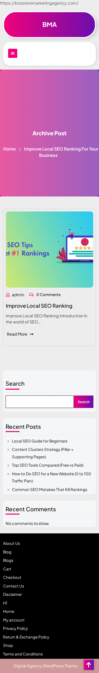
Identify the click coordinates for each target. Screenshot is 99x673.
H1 (5, 602)
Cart (7, 568)
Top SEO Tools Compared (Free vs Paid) (47, 465)
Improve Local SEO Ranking (39, 305)
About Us (11, 543)
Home (9, 149)
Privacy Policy (15, 628)
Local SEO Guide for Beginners (40, 440)
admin (18, 294)
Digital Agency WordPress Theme (46, 665)
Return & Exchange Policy (26, 636)
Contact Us (13, 585)
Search (15, 383)
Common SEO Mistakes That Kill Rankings (49, 489)
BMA (49, 24)
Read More (17, 334)
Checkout (12, 577)
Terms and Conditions (23, 653)
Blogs (8, 560)
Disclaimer (12, 594)
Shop (8, 645)
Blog (7, 551)
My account (14, 619)
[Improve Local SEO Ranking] (49, 249)
